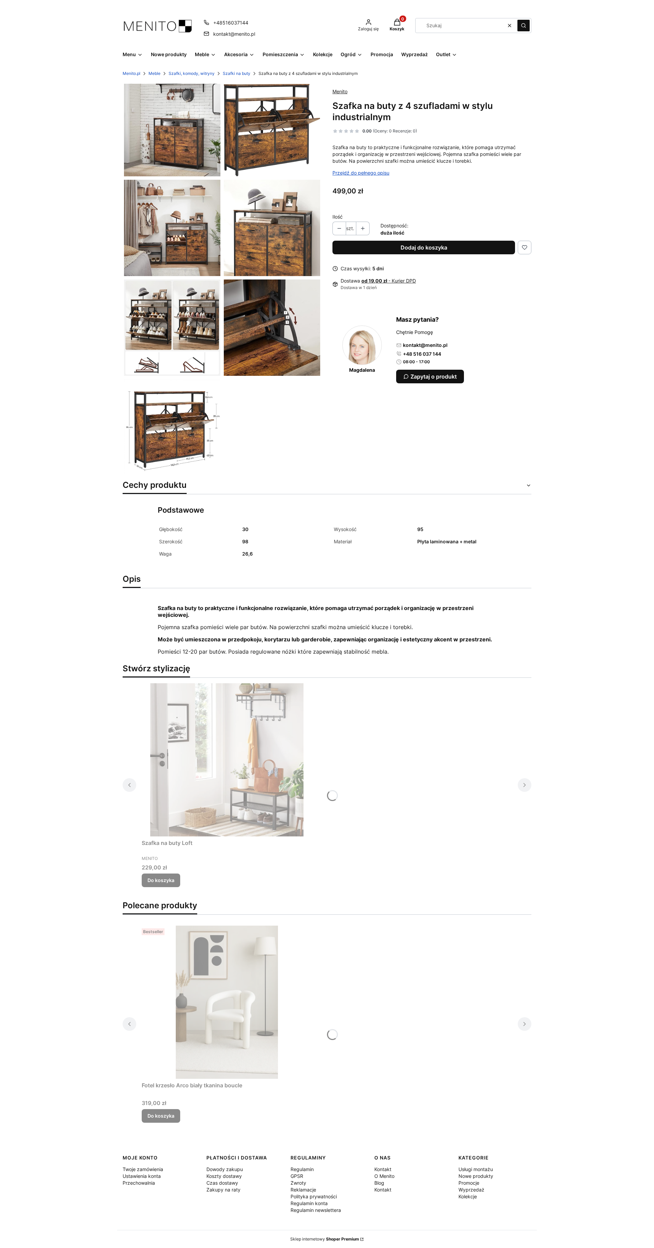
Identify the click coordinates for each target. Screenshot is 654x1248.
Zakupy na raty (223, 1190)
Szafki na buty (236, 73)
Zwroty (298, 1183)
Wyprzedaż (471, 1190)
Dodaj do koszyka (424, 247)
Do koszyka (160, 880)
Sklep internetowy (324, 1239)
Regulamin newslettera (316, 1210)
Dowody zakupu (224, 1169)
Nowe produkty (475, 1176)
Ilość (337, 217)
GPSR (297, 1176)
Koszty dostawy (224, 1176)
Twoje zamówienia (143, 1169)
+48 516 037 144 (422, 354)
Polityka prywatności (314, 1196)
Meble (154, 73)
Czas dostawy (222, 1183)
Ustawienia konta (142, 1176)
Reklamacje (303, 1190)
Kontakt (382, 1169)
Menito (339, 91)
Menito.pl (131, 73)
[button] (523, 25)
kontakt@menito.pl (234, 34)
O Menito (384, 1176)
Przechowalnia (139, 1183)
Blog (379, 1183)
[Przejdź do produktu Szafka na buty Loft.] (227, 759)
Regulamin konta (309, 1203)
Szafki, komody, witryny (192, 73)
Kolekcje (467, 1196)
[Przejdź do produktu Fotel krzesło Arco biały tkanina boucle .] (227, 1002)
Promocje (468, 1183)
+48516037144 (230, 23)
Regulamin (302, 1169)
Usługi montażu (475, 1169)
